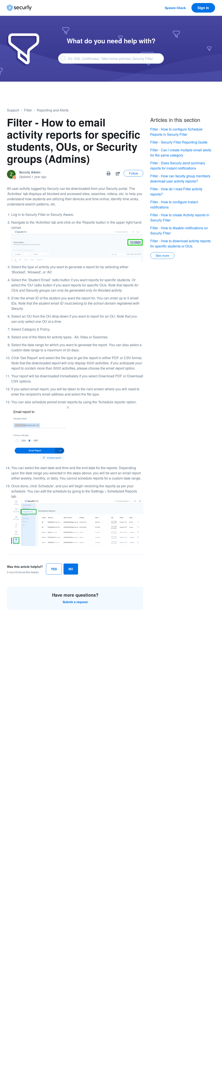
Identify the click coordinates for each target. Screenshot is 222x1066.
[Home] (19, 8)
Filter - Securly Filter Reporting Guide (178, 142)
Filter (28, 110)
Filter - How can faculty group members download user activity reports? (180, 178)
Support (13, 110)
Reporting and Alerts (53, 110)
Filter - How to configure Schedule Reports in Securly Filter (176, 132)
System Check (175, 8)
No (71, 569)
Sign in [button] (203, 7)
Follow (133, 173)
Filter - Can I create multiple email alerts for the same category (180, 152)
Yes (54, 569)
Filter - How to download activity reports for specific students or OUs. (180, 243)
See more (162, 255)
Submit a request (75, 602)
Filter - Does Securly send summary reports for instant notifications (177, 165)
